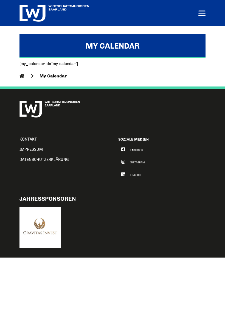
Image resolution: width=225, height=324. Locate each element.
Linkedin (135, 175)
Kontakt (28, 139)
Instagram (137, 162)
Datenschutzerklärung (44, 159)
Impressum (31, 149)
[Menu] (202, 14)
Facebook (136, 150)
